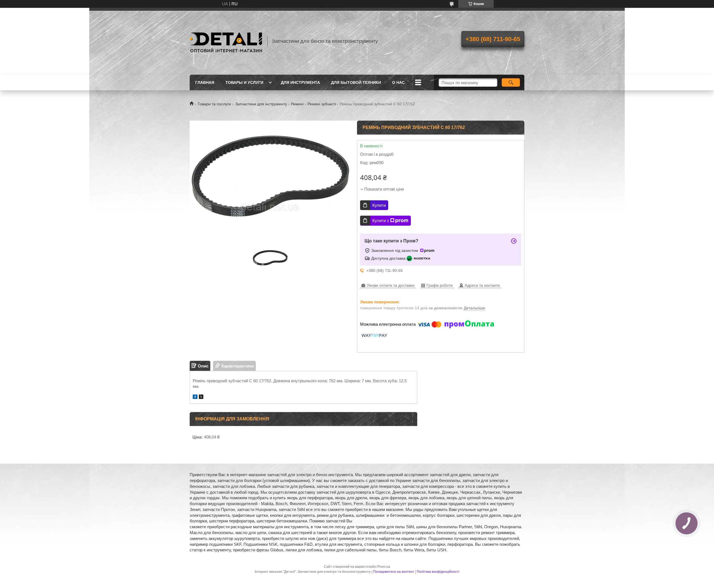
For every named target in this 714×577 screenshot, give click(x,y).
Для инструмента (300, 82)
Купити (379, 205)
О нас (398, 82)
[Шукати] (511, 82)
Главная (204, 82)
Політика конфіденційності (438, 572)
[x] (201, 397)
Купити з (380, 220)
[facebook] (195, 397)
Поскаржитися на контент (393, 572)
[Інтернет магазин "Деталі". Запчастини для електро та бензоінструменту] (226, 41)
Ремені (297, 104)
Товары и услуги (244, 82)
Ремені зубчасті (322, 104)
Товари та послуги (214, 104)
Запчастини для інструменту (261, 104)
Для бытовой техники (356, 82)
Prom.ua (383, 567)
